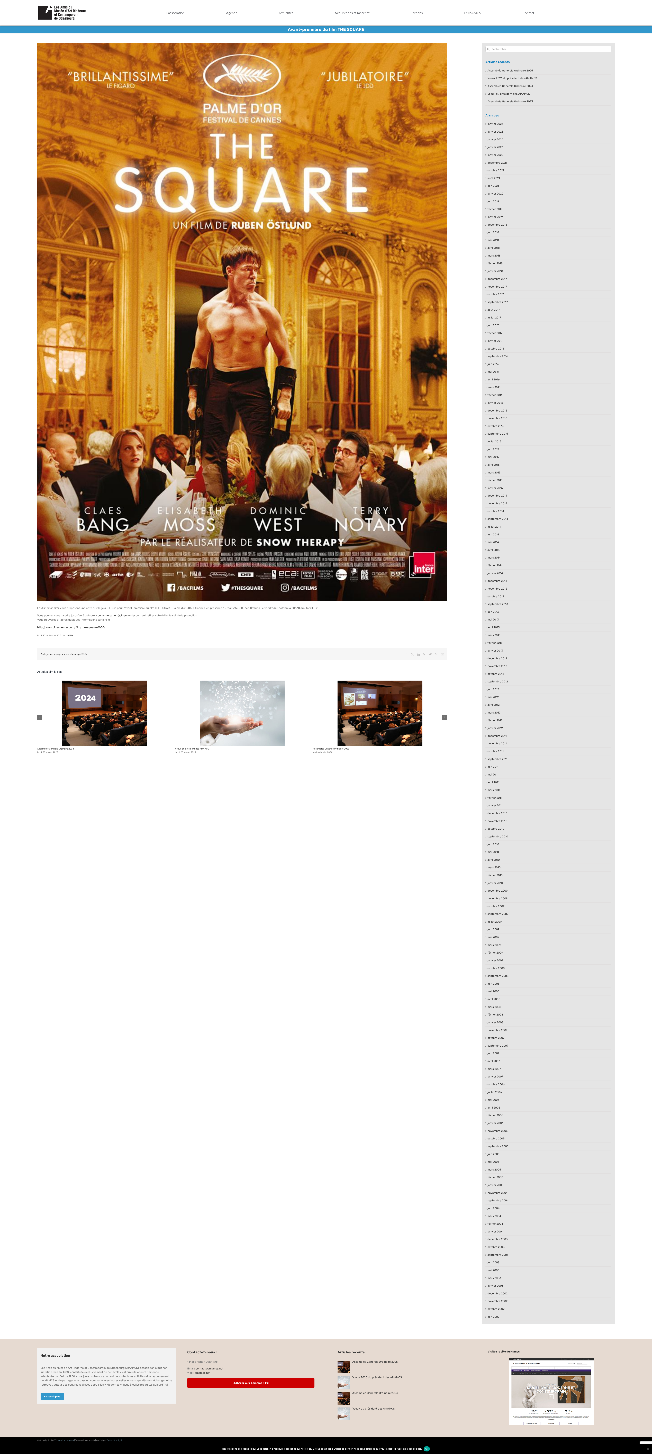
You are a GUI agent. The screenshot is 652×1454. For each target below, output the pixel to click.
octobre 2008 (496, 968)
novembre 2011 (497, 743)
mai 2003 (493, 1270)
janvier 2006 (495, 1123)
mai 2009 (493, 937)
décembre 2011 (497, 735)
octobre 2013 (495, 596)
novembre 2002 (497, 1301)
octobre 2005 (496, 1138)
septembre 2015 (497, 433)
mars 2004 (494, 1216)
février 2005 (495, 1177)
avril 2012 (493, 704)
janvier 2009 (495, 960)
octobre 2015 (495, 426)
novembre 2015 (497, 418)
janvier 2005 (495, 1185)
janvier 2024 (495, 139)
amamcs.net (202, 1372)
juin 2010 (493, 844)
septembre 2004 (498, 1200)
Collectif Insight (114, 1440)
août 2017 (493, 309)
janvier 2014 (495, 573)
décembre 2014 (497, 495)
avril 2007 (493, 1061)
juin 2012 (493, 689)
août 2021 (493, 178)
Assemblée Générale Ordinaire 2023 (380, 713)
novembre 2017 (497, 286)
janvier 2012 (495, 728)
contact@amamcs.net (209, 1368)
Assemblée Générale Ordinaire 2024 (104, 713)
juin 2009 (493, 929)
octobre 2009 (495, 906)
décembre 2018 (497, 224)
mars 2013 (494, 635)
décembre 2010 (497, 813)
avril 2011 (493, 782)
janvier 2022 (495, 155)
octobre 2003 (496, 1247)
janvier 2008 (495, 1022)
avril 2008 (493, 999)
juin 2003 (493, 1262)
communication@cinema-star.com (120, 615)
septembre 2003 (498, 1254)
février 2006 (495, 1115)
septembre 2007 (497, 1045)
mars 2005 (494, 1169)
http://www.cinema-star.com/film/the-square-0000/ (71, 627)
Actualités (68, 635)
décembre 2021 (497, 162)
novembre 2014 (497, 503)
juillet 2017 (494, 317)
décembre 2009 (497, 890)
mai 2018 (493, 240)
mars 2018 (494, 255)
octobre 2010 (495, 828)
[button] (39, 717)
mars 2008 (494, 1007)
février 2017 (494, 333)
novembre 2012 (497, 666)
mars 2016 (494, 387)
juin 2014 (493, 534)
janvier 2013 (495, 650)
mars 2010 (494, 867)
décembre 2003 (497, 1239)
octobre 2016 (495, 348)
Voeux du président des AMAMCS (242, 713)
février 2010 (495, 875)
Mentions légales (66, 1440)
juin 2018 (493, 232)
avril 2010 (493, 859)
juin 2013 (493, 612)
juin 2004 (493, 1208)
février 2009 (495, 952)
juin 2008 (493, 983)
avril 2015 (493, 464)
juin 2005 (493, 1154)
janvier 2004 (495, 1231)
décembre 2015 (497, 410)
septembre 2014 (497, 518)
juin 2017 (493, 325)
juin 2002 (493, 1316)
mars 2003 (494, 1278)
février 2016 (495, 395)
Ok (426, 1448)
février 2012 (494, 720)
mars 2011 (493, 790)
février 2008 (495, 1014)
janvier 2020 (495, 193)
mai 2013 (493, 619)
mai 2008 (493, 991)
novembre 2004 (497, 1192)
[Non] (647, 1449)
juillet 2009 (494, 921)
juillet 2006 (494, 1092)
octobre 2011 (495, 751)
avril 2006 (493, 1107)
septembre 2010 (497, 836)
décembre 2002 (497, 1293)
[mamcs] (551, 1359)
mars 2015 (494, 472)
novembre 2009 (497, 898)
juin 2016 (493, 364)
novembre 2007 (497, 1030)
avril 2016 (493, 379)
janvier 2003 (495, 1285)
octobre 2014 (495, 511)
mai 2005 (493, 1161)
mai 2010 (493, 852)
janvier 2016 (495, 402)
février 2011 (494, 797)
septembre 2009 (497, 914)
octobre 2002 (495, 1309)
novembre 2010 (497, 821)
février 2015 (495, 480)
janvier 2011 (494, 805)
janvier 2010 (495, 883)
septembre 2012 (497, 681)
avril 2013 (493, 627)
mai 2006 (493, 1099)
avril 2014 (493, 550)
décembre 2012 (497, 658)
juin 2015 (493, 449)
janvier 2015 (495, 488)
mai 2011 (492, 774)
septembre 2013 (497, 604)
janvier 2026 (495, 123)
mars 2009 (494, 945)
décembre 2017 (497, 278)
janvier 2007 (495, 1076)
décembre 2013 (497, 580)
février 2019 (494, 209)
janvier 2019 (495, 216)
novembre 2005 (497, 1130)
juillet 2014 (494, 526)
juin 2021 (493, 185)
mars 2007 (494, 1069)
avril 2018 (493, 247)
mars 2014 (494, 557)
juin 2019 (493, 201)
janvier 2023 (495, 147)
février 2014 (495, 565)
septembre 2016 (497, 356)
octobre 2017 (495, 294)
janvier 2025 (495, 131)
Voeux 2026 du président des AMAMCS (512, 78)
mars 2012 (493, 712)
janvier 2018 (495, 271)
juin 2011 (493, 766)
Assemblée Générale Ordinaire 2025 (510, 70)
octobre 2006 (496, 1084)
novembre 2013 (497, 588)
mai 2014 (493, 542)
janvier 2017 (495, 340)
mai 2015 (493, 457)
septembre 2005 (498, 1146)
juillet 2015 (494, 441)
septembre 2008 (498, 975)
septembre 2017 (497, 302)
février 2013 (495, 642)
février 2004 (495, 1223)
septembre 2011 (497, 759)
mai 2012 (493, 697)
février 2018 (495, 263)
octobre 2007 (495, 1037)
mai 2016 (493, 371)
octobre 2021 (495, 170)
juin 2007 (493, 1053)
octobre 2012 (495, 673)
